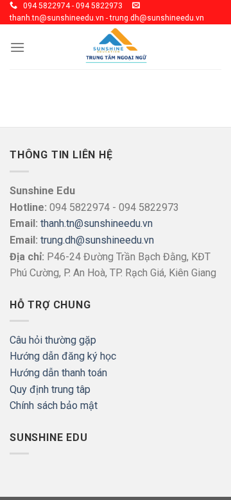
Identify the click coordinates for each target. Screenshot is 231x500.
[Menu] (17, 47)
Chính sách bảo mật (54, 405)
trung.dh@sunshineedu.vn (97, 240)
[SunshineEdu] (115, 46)
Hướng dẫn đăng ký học (63, 356)
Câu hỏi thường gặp (53, 340)
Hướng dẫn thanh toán (58, 373)
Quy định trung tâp (50, 389)
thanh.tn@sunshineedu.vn (96, 223)
